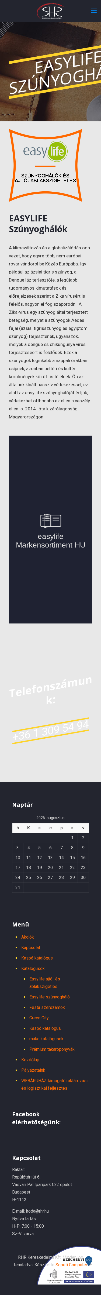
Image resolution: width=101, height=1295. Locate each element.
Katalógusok (33, 968)
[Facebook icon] (50, 1275)
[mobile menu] (93, 10)
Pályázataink (33, 1070)
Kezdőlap (30, 1059)
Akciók (27, 937)
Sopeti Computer (71, 1264)
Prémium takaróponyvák (52, 1049)
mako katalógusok (46, 1038)
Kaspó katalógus (37, 958)
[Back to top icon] (93, 1286)
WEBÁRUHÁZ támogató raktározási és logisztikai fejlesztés (54, 1084)
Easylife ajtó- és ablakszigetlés (44, 982)
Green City (39, 1017)
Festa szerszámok (47, 1007)
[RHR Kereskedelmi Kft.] (50, 11)
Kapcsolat (30, 947)
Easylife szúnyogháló (49, 996)
